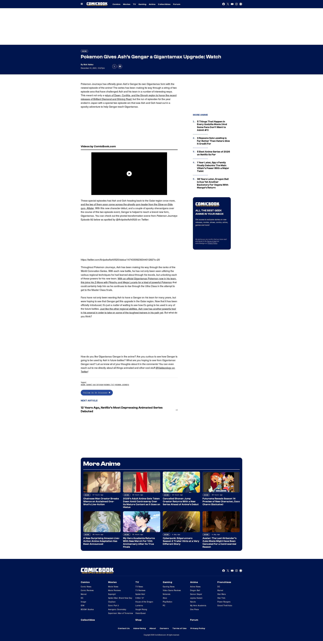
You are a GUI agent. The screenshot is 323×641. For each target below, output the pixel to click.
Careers (164, 628)
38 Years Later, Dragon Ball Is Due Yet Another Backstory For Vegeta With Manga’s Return (213, 183)
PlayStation (167, 601)
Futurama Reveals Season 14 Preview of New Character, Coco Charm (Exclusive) (221, 501)
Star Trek (221, 598)
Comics (116, 4)
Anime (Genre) (86, 385)
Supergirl (112, 594)
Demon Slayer (196, 594)
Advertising (139, 628)
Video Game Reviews (172, 590)
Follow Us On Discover (96, 392)
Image (83, 601)
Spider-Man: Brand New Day (120, 598)
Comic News (86, 586)
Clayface (111, 601)
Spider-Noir (140, 594)
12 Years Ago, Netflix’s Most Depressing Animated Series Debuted (122, 409)
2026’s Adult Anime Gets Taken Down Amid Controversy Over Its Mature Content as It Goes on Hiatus (141, 503)
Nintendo (166, 594)
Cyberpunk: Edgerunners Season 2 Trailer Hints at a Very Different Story (181, 541)
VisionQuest (140, 613)
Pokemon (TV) (108, 385)
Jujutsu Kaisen (196, 598)
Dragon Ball (195, 590)
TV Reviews (140, 590)
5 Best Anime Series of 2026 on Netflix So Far (213, 153)
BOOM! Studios (87, 609)
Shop (138, 620)
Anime (152, 4)
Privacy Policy (212, 243)
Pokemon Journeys (122, 385)
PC (164, 605)
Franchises (224, 582)
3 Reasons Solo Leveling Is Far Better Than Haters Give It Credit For (213, 141)
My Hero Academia (198, 605)
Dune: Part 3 (113, 605)
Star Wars (221, 594)
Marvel (84, 594)
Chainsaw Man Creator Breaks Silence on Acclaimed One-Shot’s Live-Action (101, 501)
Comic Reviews (87, 590)
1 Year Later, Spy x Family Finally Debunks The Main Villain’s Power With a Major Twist (213, 167)
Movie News (113, 586)
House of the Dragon (144, 601)
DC (82, 598)
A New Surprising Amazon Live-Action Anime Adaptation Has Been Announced (101, 541)
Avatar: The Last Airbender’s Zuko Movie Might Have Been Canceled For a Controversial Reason (219, 542)
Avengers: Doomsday (117, 609)
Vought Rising (141, 609)
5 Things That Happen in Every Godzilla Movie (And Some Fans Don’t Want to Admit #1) (212, 126)
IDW (82, 605)
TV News (139, 586)
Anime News (195, 586)
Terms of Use (211, 241)
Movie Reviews (114, 590)
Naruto (193, 601)
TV (134, 4)
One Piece (194, 609)
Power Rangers (223, 601)
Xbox (165, 598)
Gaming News (169, 586)
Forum (176, 4)
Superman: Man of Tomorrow (120, 613)
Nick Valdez (88, 64)
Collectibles (164, 4)
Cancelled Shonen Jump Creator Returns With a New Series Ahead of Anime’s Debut (181, 501)
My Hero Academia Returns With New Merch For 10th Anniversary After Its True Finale (139, 542)
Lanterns (139, 605)
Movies (126, 4)
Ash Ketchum (98, 385)
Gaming (142, 4)
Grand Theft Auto (224, 605)
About (153, 628)
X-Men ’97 (139, 598)
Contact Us (124, 628)
